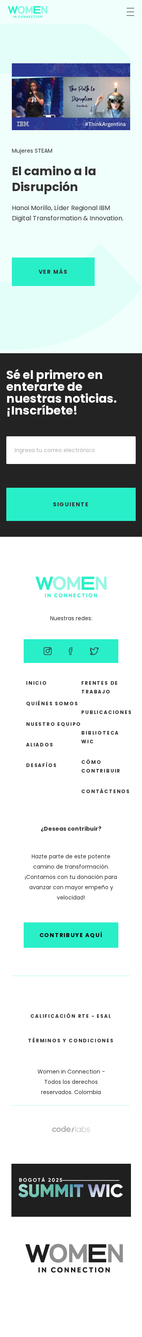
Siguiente (71, 504)
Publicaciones (105, 712)
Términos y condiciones (71, 1040)
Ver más (53, 272)
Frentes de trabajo (99, 687)
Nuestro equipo (53, 724)
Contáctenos (105, 791)
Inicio (36, 683)
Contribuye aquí (71, 935)
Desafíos (41, 765)
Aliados (40, 744)
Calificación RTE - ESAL (70, 1016)
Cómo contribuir (101, 766)
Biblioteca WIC (100, 737)
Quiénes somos (52, 703)
